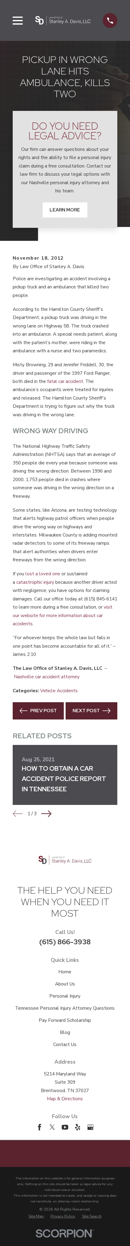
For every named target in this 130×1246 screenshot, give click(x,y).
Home (64, 972)
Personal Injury (64, 996)
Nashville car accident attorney (47, 676)
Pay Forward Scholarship (65, 1020)
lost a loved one (42, 573)
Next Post (86, 710)
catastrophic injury (35, 582)
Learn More (65, 210)
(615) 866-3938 (65, 941)
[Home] (63, 20)
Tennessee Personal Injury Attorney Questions (65, 1008)
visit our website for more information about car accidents (62, 615)
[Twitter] (52, 1127)
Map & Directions (65, 1098)
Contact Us (64, 1044)
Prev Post (43, 710)
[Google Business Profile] (90, 1127)
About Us (65, 984)
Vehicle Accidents (59, 690)
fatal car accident (65, 381)
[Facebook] (39, 1127)
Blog (65, 1032)
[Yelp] (77, 1127)
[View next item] (46, 814)
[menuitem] (36, 1216)
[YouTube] (65, 1127)
